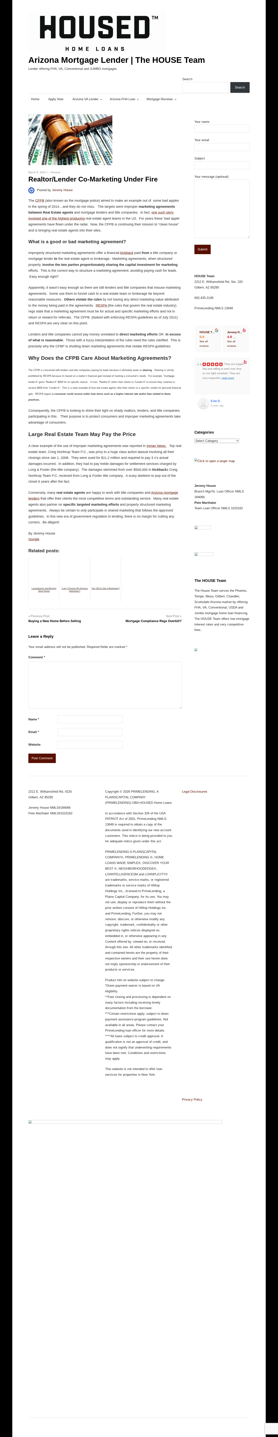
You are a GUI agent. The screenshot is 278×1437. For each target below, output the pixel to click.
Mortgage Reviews (160, 99)
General (55, 172)
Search (187, 79)
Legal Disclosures (194, 791)
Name (33, 719)
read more (228, 377)
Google (33, 539)
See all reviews (204, 343)
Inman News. (156, 446)
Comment (36, 657)
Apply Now (55, 99)
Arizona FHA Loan (122, 99)
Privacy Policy (192, 1099)
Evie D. (216, 401)
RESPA (102, 305)
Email (33, 732)
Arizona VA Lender (85, 99)
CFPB (39, 200)
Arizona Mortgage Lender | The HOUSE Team (116, 60)
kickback (126, 253)
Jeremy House (62, 190)
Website (34, 744)
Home (35, 99)
